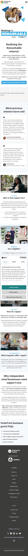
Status (14, 520)
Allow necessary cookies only (14, 297)
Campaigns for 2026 (14, 493)
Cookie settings (13, 292)
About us (14, 472)
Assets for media (14, 490)
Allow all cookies (14, 287)
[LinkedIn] (17, 533)
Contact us (14, 475)
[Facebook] (11, 533)
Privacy (14, 513)
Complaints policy (14, 517)
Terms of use (14, 510)
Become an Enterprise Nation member (14, 82)
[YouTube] (20, 533)
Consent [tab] (5, 261)
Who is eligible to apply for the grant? (13, 436)
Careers (14, 483)
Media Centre (14, 486)
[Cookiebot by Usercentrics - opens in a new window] (20, 258)
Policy (14, 479)
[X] (8, 533)
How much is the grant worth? (11, 431)
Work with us (14, 497)
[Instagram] (14, 533)
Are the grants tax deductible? (11, 434)
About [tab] (23, 261)
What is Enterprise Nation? (10, 439)
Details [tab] (14, 261)
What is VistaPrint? (8, 442)
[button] (26, 2)
